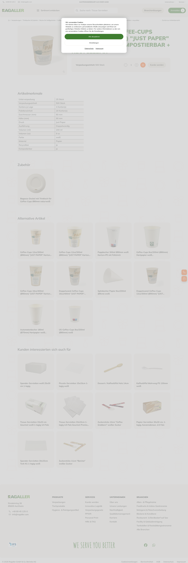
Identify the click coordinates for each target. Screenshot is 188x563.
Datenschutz (89, 48)
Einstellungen (94, 43)
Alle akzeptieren (94, 37)
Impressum (99, 48)
